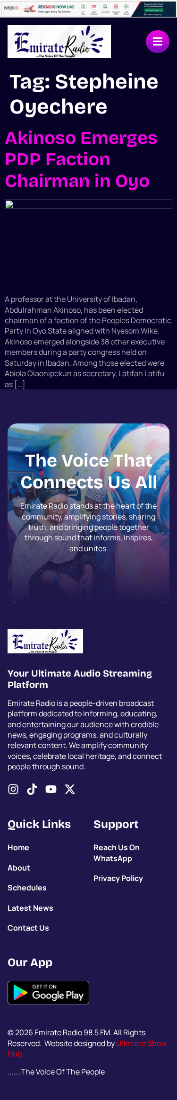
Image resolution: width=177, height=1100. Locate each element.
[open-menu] (157, 41)
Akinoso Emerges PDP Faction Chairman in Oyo (81, 159)
